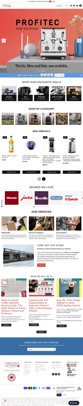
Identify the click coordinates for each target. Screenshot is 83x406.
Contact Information (40, 368)
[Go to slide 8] (44, 206)
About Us (26, 364)
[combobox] (62, 6)
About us (41, 265)
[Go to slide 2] (35, 206)
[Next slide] (79, 41)
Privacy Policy (38, 364)
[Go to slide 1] (34, 206)
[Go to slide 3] (37, 206)
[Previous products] (39, 179)
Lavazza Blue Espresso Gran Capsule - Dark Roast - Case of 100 (31, 157)
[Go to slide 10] (47, 206)
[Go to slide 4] (43, 70)
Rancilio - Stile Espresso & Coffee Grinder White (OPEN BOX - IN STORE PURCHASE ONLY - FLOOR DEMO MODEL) (51, 159)
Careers (26, 374)
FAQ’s (26, 368)
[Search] (67, 5)
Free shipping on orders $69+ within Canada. (38, 1)
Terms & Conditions (40, 365)
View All (41, 332)
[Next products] (44, 179)
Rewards (26, 373)
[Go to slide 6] (41, 206)
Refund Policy (38, 367)
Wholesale (27, 370)
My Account (27, 371)
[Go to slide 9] (45, 206)
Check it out (53, 75)
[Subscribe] (54, 349)
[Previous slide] (4, 41)
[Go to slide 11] (48, 206)
